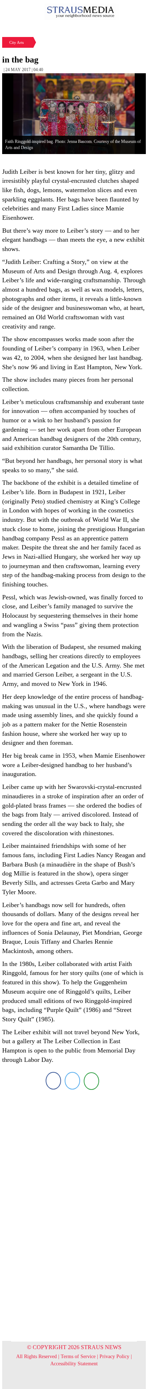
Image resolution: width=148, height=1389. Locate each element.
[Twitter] (72, 1081)
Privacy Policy (114, 1356)
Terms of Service (78, 1356)
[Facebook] (53, 1081)
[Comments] (91, 1081)
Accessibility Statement (74, 1363)
